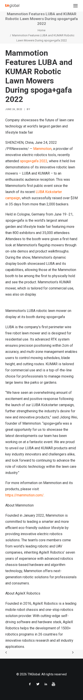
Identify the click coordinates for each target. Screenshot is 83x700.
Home (41, 30)
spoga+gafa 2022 (33, 161)
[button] (75, 5)
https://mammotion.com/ (24, 495)
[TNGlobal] (12, 5)
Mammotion (42, 149)
